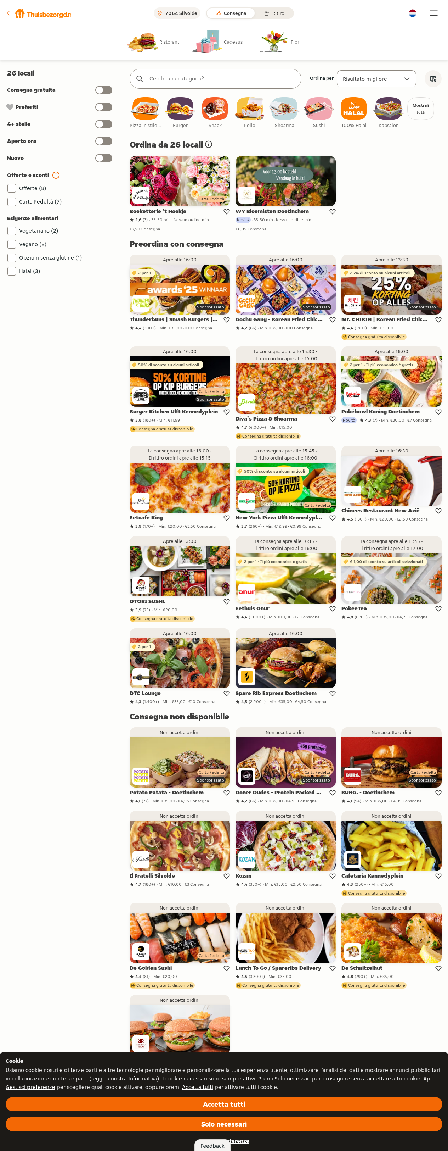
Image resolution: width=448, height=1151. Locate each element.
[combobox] (222, 78)
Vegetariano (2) (38, 230)
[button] (39, 13)
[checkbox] (145, 113)
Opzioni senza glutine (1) (50, 257)
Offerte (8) (32, 188)
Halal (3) (29, 271)
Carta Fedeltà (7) (40, 201)
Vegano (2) (33, 244)
